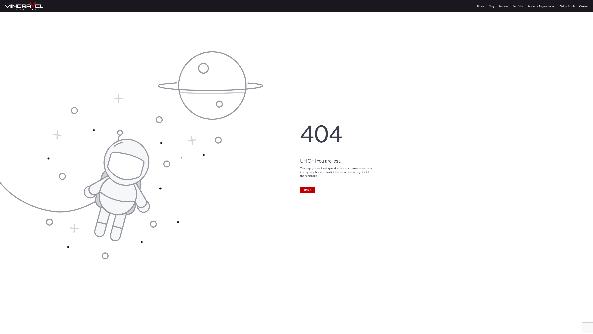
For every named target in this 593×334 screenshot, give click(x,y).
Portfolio (518, 6)
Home (480, 6)
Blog (491, 6)
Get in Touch (567, 6)
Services (503, 6)
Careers (583, 6)
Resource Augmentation (541, 6)
